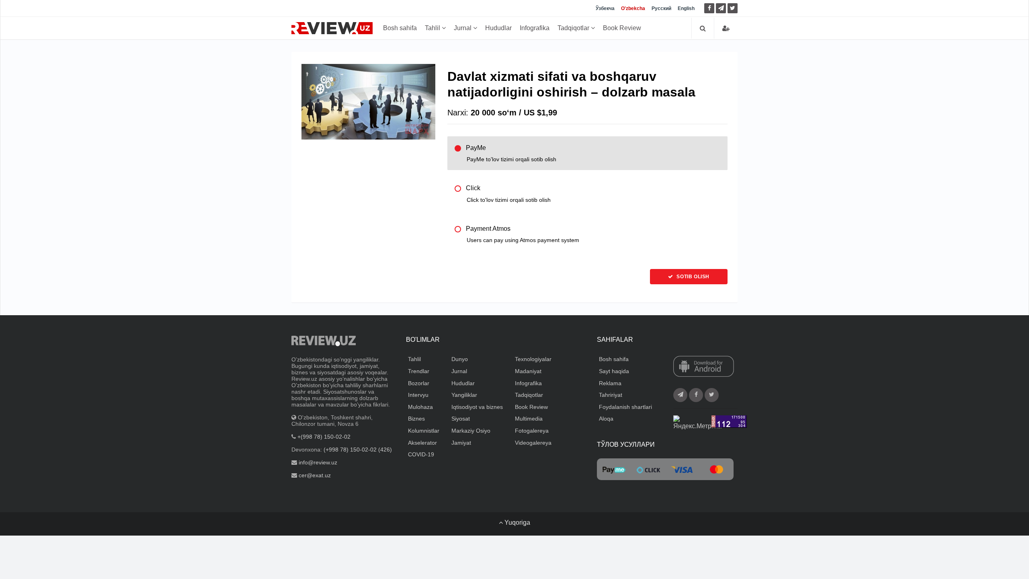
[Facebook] (709, 8)
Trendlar (418, 371)
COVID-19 (421, 454)
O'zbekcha (633, 8)
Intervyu (418, 395)
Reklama (610, 383)
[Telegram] (721, 8)
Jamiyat (461, 442)
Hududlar (498, 28)
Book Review (622, 28)
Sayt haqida (614, 371)
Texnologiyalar (533, 359)
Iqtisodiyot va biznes (477, 407)
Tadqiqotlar (574, 28)
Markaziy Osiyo (470, 430)
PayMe (511, 153)
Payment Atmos (522, 234)
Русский (661, 8)
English (686, 8)
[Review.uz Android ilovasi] (703, 367)
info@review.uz (318, 462)
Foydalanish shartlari (625, 407)
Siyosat (460, 418)
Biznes (416, 418)
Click (508, 194)
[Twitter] (733, 8)
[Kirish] (726, 28)
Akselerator (422, 442)
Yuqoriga (516, 522)
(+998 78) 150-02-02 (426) (358, 449)
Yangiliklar (464, 395)
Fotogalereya (532, 430)
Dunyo (459, 359)
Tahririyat (610, 395)
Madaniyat (528, 371)
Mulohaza (420, 407)
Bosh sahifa (400, 28)
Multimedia (529, 418)
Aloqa (606, 418)
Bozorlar (418, 383)
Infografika (534, 28)
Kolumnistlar (423, 430)
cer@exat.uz (315, 475)
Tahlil (433, 28)
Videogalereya (533, 442)
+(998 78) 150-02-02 (324, 436)
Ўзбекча (605, 8)
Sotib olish (692, 276)
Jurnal (463, 28)
